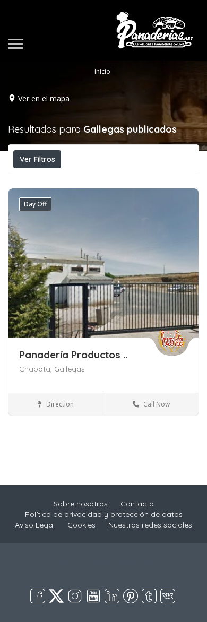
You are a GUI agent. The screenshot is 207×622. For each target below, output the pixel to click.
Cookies (81, 525)
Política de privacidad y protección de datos (104, 514)
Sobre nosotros (81, 503)
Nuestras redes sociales (150, 525)
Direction (59, 404)
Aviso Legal (35, 525)
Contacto (137, 503)
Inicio (102, 71)
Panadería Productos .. (73, 354)
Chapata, (36, 369)
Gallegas (69, 369)
